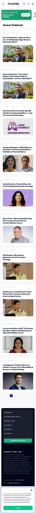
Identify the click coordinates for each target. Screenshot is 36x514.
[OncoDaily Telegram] (11, 496)
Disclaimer (22, 505)
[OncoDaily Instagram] (24, 489)
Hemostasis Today (9, 421)
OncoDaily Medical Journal (12, 416)
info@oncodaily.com (14, 483)
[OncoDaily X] (11, 489)
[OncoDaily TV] (30, 489)
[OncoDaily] (13, 4)
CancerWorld (8, 412)
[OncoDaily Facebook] (17, 489)
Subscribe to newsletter (18, 440)
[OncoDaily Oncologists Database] (28, 4)
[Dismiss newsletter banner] (29, 12)
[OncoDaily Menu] (3, 4)
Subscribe (26, 14)
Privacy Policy (15, 502)
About (9, 502)
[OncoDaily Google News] (24, 496)
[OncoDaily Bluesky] (17, 496)
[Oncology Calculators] (24, 4)
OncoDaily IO (8, 425)
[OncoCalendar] (33, 4)
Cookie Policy (14, 505)
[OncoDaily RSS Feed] (30, 496)
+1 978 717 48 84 (19, 480)
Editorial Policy (25, 502)
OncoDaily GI (8, 429)
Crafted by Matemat (18, 510)
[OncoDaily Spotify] (5, 496)
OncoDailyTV (8, 433)
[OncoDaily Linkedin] (5, 489)
